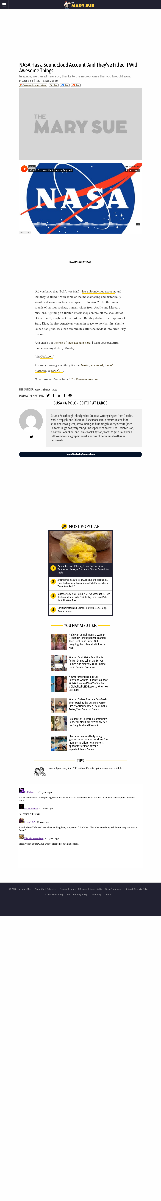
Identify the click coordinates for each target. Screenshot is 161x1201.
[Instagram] (59, 396)
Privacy (63, 889)
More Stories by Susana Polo (81, 454)
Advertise (51, 889)
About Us (39, 889)
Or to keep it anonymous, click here (105, 768)
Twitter (84, 365)
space (54, 389)
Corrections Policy (54, 894)
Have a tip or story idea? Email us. (66, 768)
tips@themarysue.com (85, 379)
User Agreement (113, 889)
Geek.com (46, 356)
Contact (108, 894)
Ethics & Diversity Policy (136, 889)
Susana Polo (27, 80)
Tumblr (109, 365)
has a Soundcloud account (98, 291)
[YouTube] (70, 396)
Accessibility (96, 889)
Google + (57, 370)
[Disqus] (80, 826)
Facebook (97, 365)
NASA (37, 389)
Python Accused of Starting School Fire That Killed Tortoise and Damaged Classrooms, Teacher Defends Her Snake (83, 569)
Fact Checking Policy (77, 894)
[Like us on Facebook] (53, 396)
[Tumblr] (64, 396)
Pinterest (40, 370)
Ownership (96, 894)
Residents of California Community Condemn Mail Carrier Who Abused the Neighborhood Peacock (88, 722)
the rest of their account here (72, 342)
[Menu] (4, 4)
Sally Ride (46, 389)
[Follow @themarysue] (48, 396)
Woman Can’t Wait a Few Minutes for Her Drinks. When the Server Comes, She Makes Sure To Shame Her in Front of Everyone (87, 662)
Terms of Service (78, 889)
